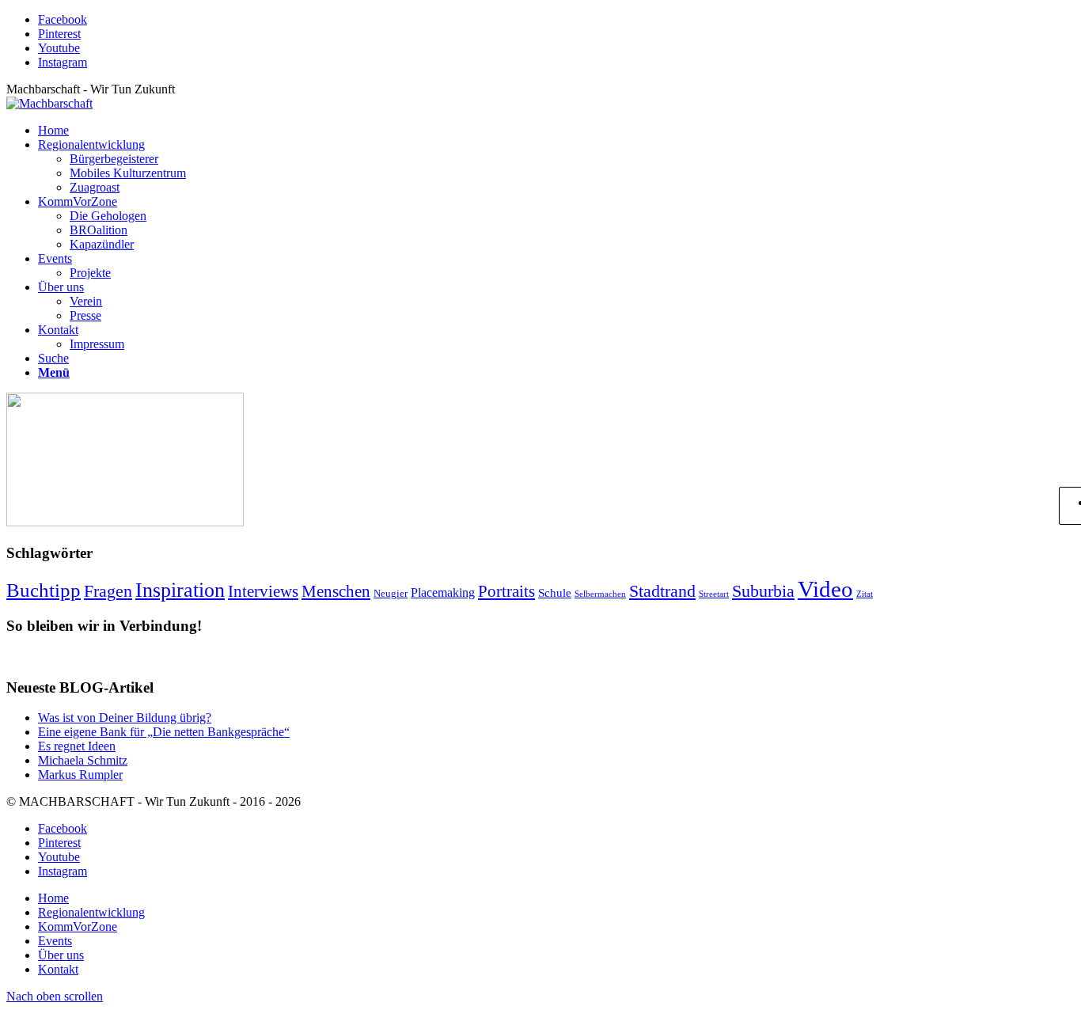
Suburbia (763, 591)
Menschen (336, 591)
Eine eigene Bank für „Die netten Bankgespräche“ (164, 732)
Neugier (391, 593)
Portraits (506, 591)
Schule (554, 593)
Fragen (108, 591)
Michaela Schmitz (82, 760)
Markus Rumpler (80, 774)
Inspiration (180, 590)
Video (825, 589)
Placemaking (443, 593)
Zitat (864, 594)
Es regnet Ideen (77, 746)
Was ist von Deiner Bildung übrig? (124, 717)
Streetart (714, 594)
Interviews (263, 591)
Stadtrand (662, 591)
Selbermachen (600, 594)
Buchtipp (43, 590)
